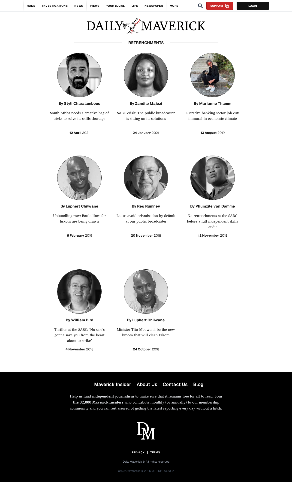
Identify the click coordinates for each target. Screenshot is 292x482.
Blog (198, 384)
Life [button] (135, 6)
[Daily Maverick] (146, 26)
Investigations (55, 6)
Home (31, 6)
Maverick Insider (112, 384)
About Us (147, 384)
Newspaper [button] (153, 6)
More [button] (174, 6)
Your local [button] (115, 6)
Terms (155, 452)
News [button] (78, 6)
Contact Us (175, 384)
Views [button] (94, 6)
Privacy (138, 452)
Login (252, 6)
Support (216, 6)
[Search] (200, 5)
